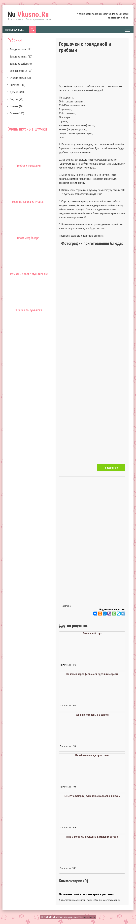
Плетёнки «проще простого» (92, 755)
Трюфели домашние (28, 165)
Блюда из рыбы (18, 63)
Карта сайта (89, 917)
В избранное (111, 467)
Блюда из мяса (18, 49)
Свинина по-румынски (28, 310)
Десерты (15, 92)
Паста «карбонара (28, 238)
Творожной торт (92, 633)
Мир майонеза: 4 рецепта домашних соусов (92, 836)
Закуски (14, 99)
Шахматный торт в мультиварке (28, 274)
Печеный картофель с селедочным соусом (92, 674)
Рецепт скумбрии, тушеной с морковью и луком (92, 796)
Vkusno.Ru (28, 14)
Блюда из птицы (18, 56)
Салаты (14, 113)
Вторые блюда (18, 77)
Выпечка (14, 85)
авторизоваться (112, 900)
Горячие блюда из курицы (28, 201)
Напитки (14, 106)
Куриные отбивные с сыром (92, 714)
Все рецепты (17, 70)
